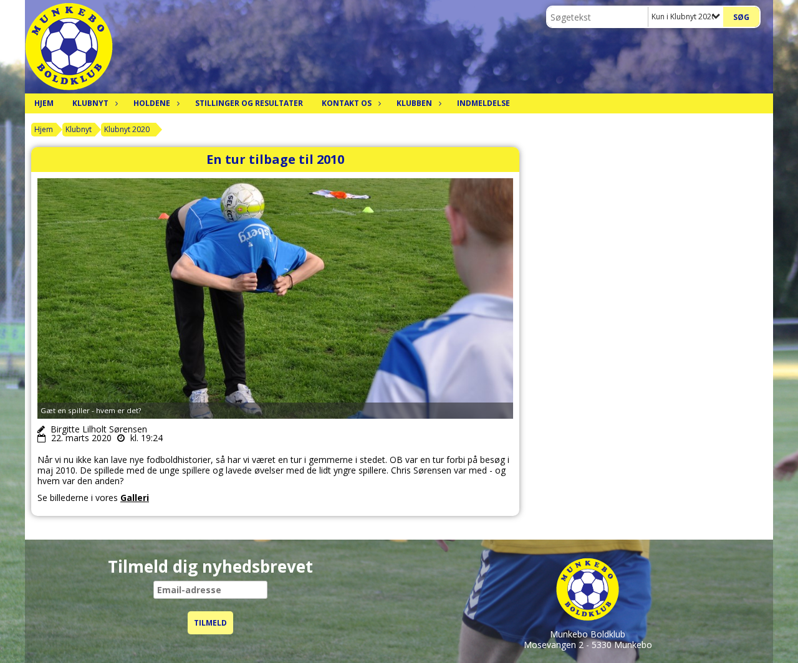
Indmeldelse (483, 103)
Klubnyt (90, 103)
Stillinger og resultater (249, 103)
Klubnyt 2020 (127, 129)
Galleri (134, 497)
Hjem (44, 103)
